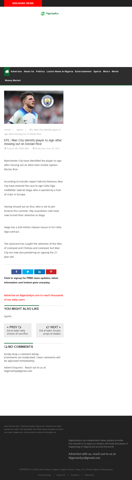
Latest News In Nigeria (60, 71)
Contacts (75, 475)
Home (7, 129)
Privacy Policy (44, 475)
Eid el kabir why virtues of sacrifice (17, 332)
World (115, 71)
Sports (97, 71)
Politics (40, 71)
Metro (106, 71)
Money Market (13, 80)
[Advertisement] (66, 43)
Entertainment (83, 71)
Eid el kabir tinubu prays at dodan (50, 332)
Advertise (16, 71)
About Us (29, 71)
